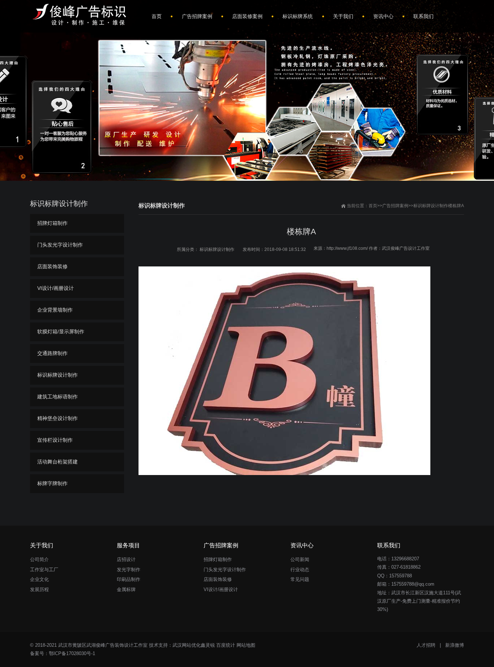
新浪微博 (454, 645)
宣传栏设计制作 (55, 440)
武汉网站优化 (187, 645)
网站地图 (246, 645)
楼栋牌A (456, 205)
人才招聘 (426, 645)
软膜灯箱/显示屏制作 (60, 331)
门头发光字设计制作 (60, 245)
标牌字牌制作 (52, 483)
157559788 (400, 575)
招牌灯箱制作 (52, 223)
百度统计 (225, 645)
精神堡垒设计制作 (57, 418)
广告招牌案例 (395, 205)
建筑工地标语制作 (57, 396)
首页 (373, 205)
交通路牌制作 (52, 353)
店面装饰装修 (52, 266)
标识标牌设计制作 (430, 205)
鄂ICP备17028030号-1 (72, 653)
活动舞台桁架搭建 (57, 462)
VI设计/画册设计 (55, 288)
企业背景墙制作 (55, 310)
